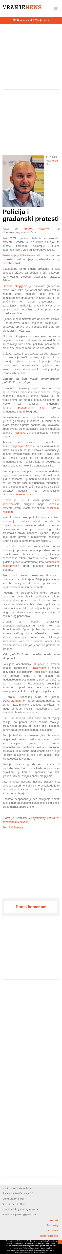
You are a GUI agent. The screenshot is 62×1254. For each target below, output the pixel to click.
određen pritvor (25, 494)
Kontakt (54, 1220)
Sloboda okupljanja (14, 286)
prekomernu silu (31, 407)
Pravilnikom (38, 667)
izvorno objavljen (37, 228)
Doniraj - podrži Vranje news (33, 20)
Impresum (52, 1230)
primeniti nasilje (23, 525)
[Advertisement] (31, 57)
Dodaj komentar (31, 907)
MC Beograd (16, 827)
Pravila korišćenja (48, 1235)
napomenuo (30, 735)
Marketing (52, 1225)
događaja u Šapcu (23, 446)
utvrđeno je (18, 700)
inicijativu (19, 432)
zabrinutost (13, 263)
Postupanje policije (14, 255)
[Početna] (22, 7)
